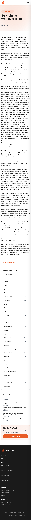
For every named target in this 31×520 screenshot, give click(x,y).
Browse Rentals (15, 436)
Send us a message (6, 502)
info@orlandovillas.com (7, 505)
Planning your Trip (8, 11)
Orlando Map (4, 473)
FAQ (2, 483)
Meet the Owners (5, 480)
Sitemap (3, 495)
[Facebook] (2, 458)
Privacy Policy (5, 492)
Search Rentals (5, 465)
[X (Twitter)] (5, 458)
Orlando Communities (6, 468)
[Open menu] (28, 2)
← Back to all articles (8, 262)
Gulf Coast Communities (7, 470)
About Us (3, 478)
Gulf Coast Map (5, 475)
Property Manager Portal (7, 490)
